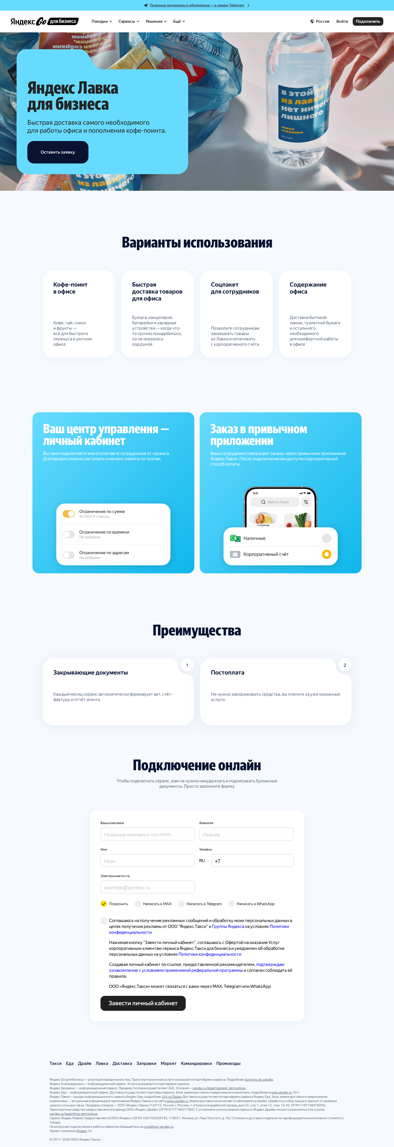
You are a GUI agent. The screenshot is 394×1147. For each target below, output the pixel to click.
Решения (154, 21)
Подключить (368, 21)
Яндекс (81, 1131)
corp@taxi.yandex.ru (158, 1127)
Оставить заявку (58, 152)
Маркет (169, 1063)
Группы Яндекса (228, 926)
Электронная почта (115, 876)
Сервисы (126, 21)
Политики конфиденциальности (210, 954)
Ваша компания (112, 823)
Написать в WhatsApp (255, 904)
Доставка (122, 1063)
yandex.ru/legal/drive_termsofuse (73, 1114)
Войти (342, 21)
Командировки (196, 1063)
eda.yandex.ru (282, 1092)
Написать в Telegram (204, 904)
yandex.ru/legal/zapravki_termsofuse (218, 1088)
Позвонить (118, 904)
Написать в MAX (157, 904)
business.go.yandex (259, 1079)
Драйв (84, 1063)
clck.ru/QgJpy (171, 1097)
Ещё (177, 21)
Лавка (102, 1063)
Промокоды (228, 1063)
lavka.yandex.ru (177, 1101)
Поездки (100, 21)
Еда (70, 1063)
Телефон (205, 849)
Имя (104, 849)
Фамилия (206, 823)
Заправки (146, 1063)
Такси (56, 1063)
